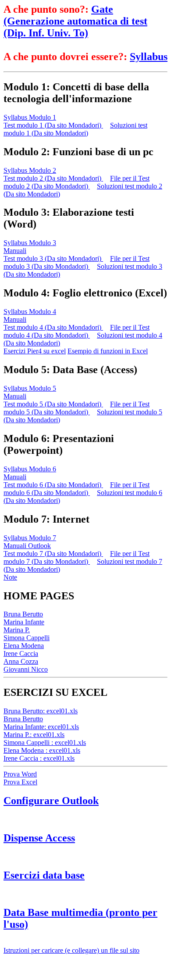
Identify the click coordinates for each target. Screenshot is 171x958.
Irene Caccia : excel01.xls (39, 758)
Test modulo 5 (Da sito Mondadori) (53, 404)
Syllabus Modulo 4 (30, 311)
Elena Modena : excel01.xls (42, 750)
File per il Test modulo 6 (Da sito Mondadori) (77, 488)
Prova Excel (20, 782)
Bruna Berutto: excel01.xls (41, 711)
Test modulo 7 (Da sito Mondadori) (53, 553)
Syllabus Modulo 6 (30, 469)
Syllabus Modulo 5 (30, 388)
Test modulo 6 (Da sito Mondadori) (53, 484)
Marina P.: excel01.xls (34, 734)
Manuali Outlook (27, 545)
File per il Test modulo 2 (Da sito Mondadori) (77, 182)
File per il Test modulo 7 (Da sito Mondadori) (77, 557)
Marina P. (17, 630)
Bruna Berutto (23, 614)
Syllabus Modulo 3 (30, 242)
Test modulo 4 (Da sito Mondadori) (53, 327)
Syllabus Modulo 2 (30, 170)
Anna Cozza (21, 661)
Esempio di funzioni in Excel (108, 351)
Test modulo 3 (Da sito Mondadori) (53, 258)
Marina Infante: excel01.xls (41, 726)
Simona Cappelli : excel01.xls (45, 742)
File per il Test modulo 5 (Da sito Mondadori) (77, 408)
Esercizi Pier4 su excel (35, 351)
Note (10, 577)
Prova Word (20, 774)
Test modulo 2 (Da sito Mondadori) (53, 178)
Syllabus (148, 56)
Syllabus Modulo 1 (30, 117)
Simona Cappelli (27, 637)
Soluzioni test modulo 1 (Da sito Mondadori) (75, 129)
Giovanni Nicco (26, 669)
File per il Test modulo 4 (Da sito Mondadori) (77, 331)
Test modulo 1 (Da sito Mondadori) (53, 125)
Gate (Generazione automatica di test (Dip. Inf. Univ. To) (75, 21)
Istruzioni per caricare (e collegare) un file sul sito (71, 950)
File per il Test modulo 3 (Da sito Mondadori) (77, 262)
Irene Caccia (21, 653)
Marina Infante (24, 622)
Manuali (15, 250)
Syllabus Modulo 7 (30, 537)
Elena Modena (24, 645)
